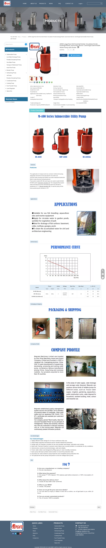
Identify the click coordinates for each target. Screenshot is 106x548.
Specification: (79, 99)
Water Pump (33, 511)
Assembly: (78, 90)
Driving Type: (56, 88)
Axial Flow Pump (11, 67)
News (34, 530)
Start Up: (55, 92)
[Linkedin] (15, 534)
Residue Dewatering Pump (13, 78)
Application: (33, 93)
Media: (78, 93)
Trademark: (33, 103)
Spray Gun (9, 91)
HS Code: (78, 103)
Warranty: (55, 86)
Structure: (55, 90)
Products (35, 528)
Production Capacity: (35, 105)
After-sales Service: (35, 86)
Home (34, 526)
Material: (78, 88)
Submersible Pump (11, 54)
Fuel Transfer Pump (12, 85)
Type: (77, 92)
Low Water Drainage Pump (13, 57)
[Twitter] (18, 534)
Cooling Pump (10, 83)
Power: (32, 92)
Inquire (63, 55)
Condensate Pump (11, 80)
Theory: (78, 95)
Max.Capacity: (33, 88)
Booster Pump (10, 70)
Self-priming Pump (11, 72)
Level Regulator (11, 88)
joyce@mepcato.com (83, 525)
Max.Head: (78, 86)
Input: (54, 97)
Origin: (55, 103)
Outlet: (32, 97)
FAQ (34, 535)
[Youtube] (20, 534)
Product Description (37, 110)
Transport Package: (58, 99)
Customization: (57, 105)
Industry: (55, 93)
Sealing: (32, 99)
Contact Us (36, 538)
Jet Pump (9, 75)
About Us (35, 533)
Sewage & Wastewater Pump (14, 65)
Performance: (56, 95)
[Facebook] (13, 534)
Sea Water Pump (11, 62)
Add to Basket (76, 55)
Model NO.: (33, 90)
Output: (78, 97)
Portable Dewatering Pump (13, 59)
